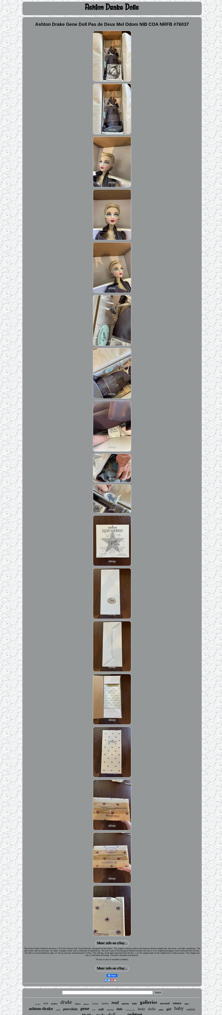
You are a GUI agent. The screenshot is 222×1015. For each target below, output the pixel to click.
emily (58, 1010)
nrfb (101, 1009)
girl (168, 1009)
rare (45, 1003)
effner (186, 1004)
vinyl (95, 1003)
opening (110, 1010)
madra (54, 1003)
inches (105, 1003)
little (120, 1009)
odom (161, 1010)
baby (179, 1008)
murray (125, 1003)
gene (84, 1008)
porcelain (70, 1009)
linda (141, 1009)
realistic (191, 1009)
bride (134, 1003)
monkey (37, 1004)
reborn (177, 1003)
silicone (86, 1004)
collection (130, 1010)
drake (66, 1002)
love (93, 1010)
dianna (77, 1004)
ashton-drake (41, 1008)
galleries (148, 1002)
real (115, 1002)
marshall (165, 1003)
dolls (152, 1009)
